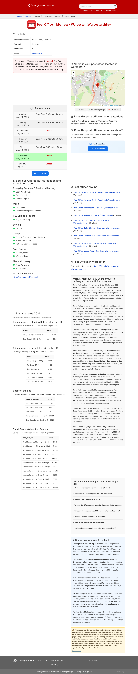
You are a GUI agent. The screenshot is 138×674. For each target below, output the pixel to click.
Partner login (120, 672)
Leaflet (105, 105)
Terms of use (76, 651)
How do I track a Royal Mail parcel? (87, 499)
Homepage (18, 16)
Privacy (54, 664)
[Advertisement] (40, 88)
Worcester (29, 16)
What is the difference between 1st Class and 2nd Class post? (98, 505)
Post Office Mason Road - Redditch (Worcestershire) (96, 251)
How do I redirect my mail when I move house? (92, 488)
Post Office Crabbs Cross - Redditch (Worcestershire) (97, 236)
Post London (94, 10)
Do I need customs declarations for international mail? (95, 528)
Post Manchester (109, 10)
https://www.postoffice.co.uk (25, 277)
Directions (82, 110)
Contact (93, 660)
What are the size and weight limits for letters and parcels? (97, 511)
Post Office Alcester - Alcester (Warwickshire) (93, 215)
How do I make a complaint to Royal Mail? (90, 517)
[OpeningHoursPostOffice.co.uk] (40, 5)
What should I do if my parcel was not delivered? (93, 494)
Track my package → (97, 148)
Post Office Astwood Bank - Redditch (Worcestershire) (97, 192)
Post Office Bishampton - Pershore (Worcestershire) (96, 208)
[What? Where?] (114, 6)
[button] (97, 86)
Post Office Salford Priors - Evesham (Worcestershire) (97, 228)
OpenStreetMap (113, 105)
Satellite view (115, 110)
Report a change (40, 173)
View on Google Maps (98, 110)
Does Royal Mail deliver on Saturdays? (89, 522)
